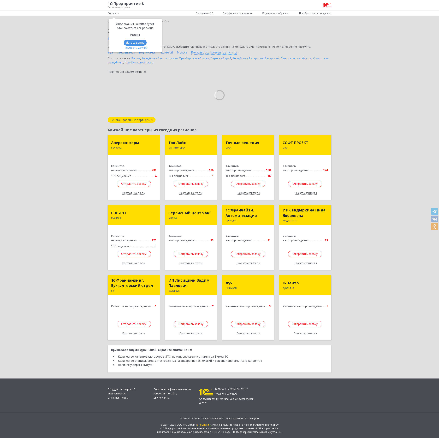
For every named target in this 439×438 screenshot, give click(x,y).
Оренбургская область (194, 58)
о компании (203, 424)
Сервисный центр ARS (189, 212)
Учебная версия (117, 393)
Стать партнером (118, 397)
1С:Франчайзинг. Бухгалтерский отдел (132, 283)
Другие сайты (161, 397)
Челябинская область (138, 62)
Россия (135, 58)
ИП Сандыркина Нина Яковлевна (304, 213)
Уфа (110, 52)
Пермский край (220, 58)
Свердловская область (296, 58)
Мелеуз (182, 52)
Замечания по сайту (165, 393)
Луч (229, 283)
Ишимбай (166, 52)
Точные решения (242, 142)
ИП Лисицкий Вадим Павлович (189, 283)
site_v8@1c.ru (229, 393)
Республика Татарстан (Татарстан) (256, 58)
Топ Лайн (177, 142)
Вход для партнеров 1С (121, 389)
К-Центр (291, 283)
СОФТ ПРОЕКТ (295, 142)
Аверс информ (125, 142)
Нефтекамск (147, 52)
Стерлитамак (126, 52)
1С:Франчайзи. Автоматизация (241, 213)
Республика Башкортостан (160, 58)
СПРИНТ (118, 212)
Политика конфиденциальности (172, 389)
